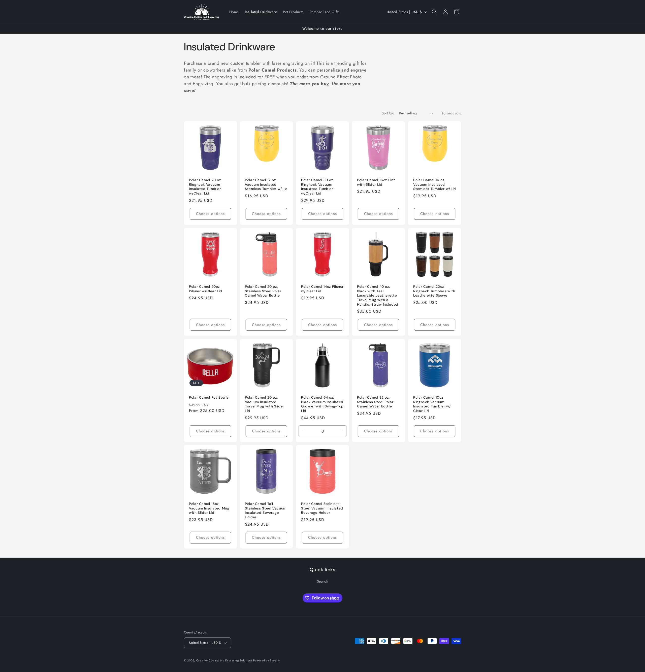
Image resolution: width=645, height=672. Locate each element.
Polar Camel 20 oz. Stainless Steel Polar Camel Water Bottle (263, 291)
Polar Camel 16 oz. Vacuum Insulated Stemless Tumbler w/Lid (434, 184)
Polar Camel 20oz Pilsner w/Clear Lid (205, 288)
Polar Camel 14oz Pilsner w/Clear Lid (322, 288)
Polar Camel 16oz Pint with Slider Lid (376, 182)
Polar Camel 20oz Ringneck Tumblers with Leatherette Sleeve (434, 291)
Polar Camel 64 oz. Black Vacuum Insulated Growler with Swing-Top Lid (322, 404)
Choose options (210, 213)
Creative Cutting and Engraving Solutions (224, 660)
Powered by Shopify (266, 660)
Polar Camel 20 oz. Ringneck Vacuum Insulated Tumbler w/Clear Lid (205, 187)
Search (322, 581)
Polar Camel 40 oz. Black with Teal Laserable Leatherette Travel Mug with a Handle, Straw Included (377, 295)
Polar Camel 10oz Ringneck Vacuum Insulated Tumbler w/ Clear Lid (432, 404)
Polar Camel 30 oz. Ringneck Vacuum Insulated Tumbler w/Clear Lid (317, 187)
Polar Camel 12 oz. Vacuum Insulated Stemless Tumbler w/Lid (266, 184)
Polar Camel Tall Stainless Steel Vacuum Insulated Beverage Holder (265, 511)
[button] (434, 11)
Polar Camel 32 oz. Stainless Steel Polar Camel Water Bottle (375, 401)
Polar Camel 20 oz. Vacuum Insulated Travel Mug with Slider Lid (264, 404)
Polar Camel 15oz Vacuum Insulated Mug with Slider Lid (209, 508)
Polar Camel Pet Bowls (209, 397)
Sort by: (388, 113)
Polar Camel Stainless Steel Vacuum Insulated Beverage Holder (322, 508)
